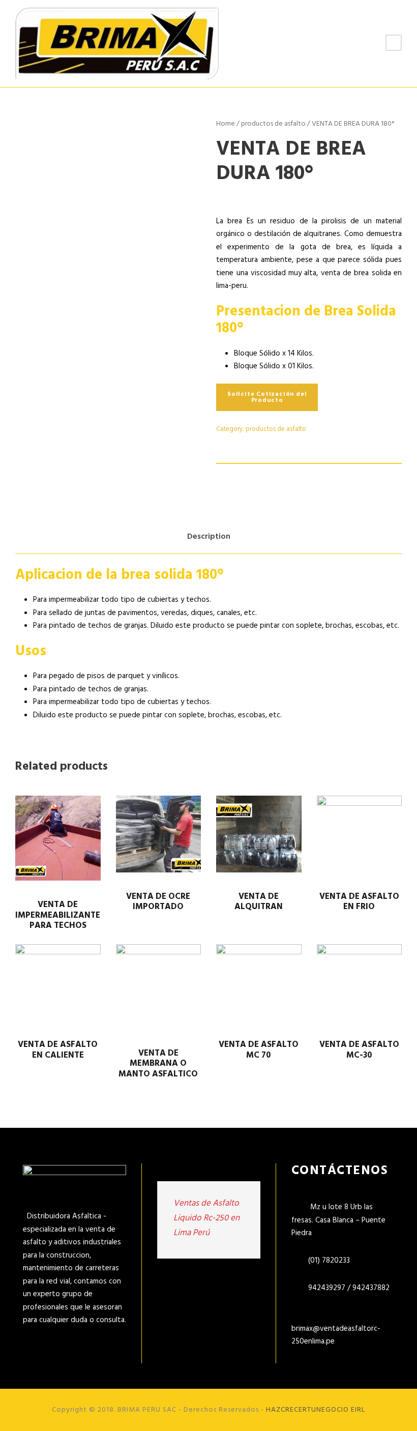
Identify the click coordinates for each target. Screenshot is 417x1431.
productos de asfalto (273, 124)
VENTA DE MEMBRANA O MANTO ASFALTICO (158, 1063)
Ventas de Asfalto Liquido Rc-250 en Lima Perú (206, 1218)
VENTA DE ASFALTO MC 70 (259, 1050)
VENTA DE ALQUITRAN (258, 902)
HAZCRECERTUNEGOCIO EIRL (315, 1410)
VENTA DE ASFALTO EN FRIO (359, 902)
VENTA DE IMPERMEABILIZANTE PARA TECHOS (57, 915)
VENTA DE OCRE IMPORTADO (158, 902)
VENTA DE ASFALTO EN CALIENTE (58, 1050)
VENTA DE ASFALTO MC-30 (359, 1050)
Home (225, 124)
